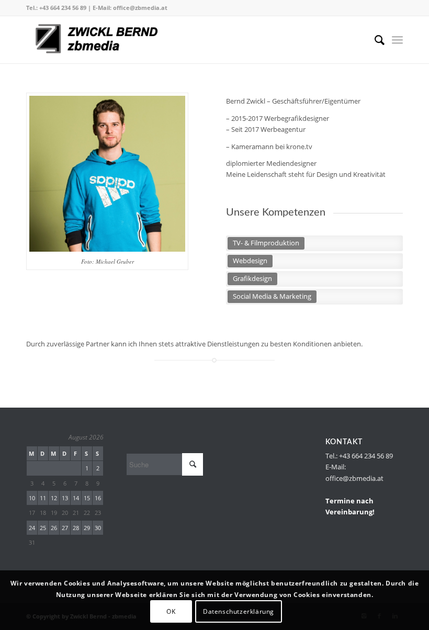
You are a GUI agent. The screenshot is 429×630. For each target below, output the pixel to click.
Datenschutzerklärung (238, 611)
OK (170, 611)
